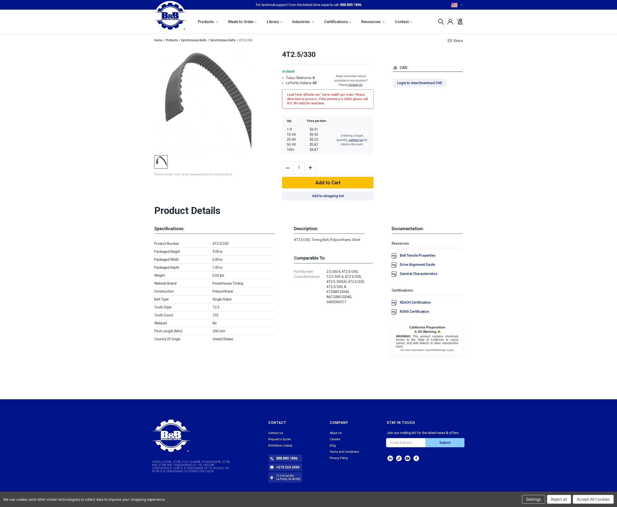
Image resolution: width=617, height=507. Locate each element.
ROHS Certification (414, 312)
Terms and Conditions (344, 452)
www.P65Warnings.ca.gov (439, 350)
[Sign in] (449, 21)
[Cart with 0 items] (458, 21)
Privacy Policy (339, 458)
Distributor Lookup (280, 445)
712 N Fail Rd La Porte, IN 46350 (288, 477)
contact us (356, 140)
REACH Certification (415, 302)
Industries (301, 22)
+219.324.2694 (287, 467)
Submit (444, 443)
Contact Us (355, 85)
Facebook (416, 458)
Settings (533, 499)
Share (458, 41)
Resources (371, 22)
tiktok (399, 458)
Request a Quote (279, 439)
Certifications (336, 22)
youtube (407, 458)
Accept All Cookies (593, 499)
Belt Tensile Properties (418, 255)
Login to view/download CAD (419, 83)
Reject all (559, 499)
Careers (335, 439)
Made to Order (241, 22)
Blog (333, 445)
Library (273, 22)
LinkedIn (390, 458)
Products (206, 22)
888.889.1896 (350, 5)
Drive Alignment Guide (417, 265)
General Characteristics (418, 274)
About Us (336, 433)
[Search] (440, 21)
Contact (402, 22)
